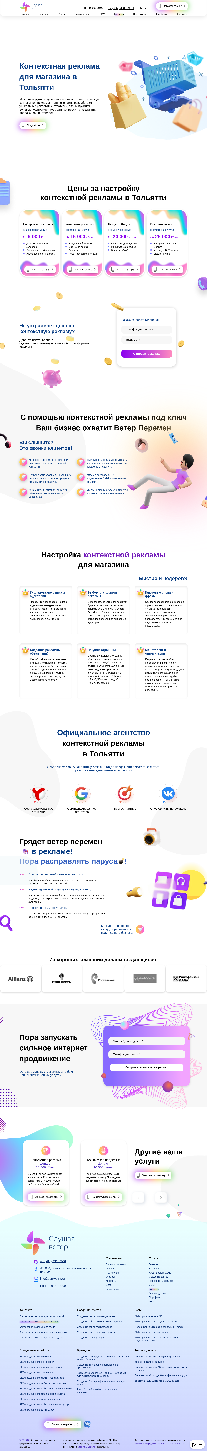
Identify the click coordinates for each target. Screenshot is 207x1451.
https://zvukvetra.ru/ (86, 1447)
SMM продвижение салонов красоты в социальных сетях (156, 1339)
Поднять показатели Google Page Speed (157, 1356)
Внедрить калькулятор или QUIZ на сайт (157, 1381)
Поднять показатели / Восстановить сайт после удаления (161, 1368)
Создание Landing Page (90, 1337)
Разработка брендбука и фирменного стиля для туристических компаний (101, 1374)
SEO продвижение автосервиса (37, 1372)
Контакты (182, 14)
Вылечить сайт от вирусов (149, 1362)
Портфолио (161, 14)
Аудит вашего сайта (160, 1272)
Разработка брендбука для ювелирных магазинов (98, 1391)
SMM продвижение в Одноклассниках (156, 1321)
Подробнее (33, 125)
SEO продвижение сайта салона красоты (42, 1383)
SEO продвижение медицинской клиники (42, 1394)
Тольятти (145, 8)
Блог (108, 1285)
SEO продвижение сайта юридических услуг (44, 1404)
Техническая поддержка (103, 1160)
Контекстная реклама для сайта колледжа (43, 1332)
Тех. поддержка (157, 1293)
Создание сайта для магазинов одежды (99, 1321)
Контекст (119, 14)
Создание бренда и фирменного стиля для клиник (101, 1382)
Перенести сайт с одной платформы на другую (161, 1375)
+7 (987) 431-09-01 (121, 8)
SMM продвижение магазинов (152, 1332)
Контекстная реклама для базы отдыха (41, 1337)
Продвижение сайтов (161, 1281)
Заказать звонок (172, 6)
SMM (102, 14)
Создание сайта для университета (96, 1332)
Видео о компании (116, 1264)
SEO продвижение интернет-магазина (40, 1367)
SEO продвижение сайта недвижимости (42, 1377)
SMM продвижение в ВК (148, 1316)
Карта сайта (112, 1289)
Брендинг (43, 14)
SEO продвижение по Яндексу (36, 1362)
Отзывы (110, 1276)
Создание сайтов (158, 1276)
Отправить (146, 353)
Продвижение (82, 14)
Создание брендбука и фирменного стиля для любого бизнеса (103, 1358)
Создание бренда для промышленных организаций (98, 1366)
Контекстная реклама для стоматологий (41, 1316)
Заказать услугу (41, 269)
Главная (24, 14)
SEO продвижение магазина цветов (39, 1399)
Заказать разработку (46, 1197)
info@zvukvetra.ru (52, 1278)
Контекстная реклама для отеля (37, 1327)
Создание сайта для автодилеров (96, 1316)
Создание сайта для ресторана (94, 1327)
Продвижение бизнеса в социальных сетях (159, 1327)
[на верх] (6, 1445)
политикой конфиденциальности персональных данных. (160, 1443)
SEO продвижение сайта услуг (36, 1410)
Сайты (61, 14)
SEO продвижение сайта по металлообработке (45, 1388)
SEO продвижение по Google (35, 1356)
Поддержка (139, 14)
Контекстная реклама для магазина (39, 1321)
